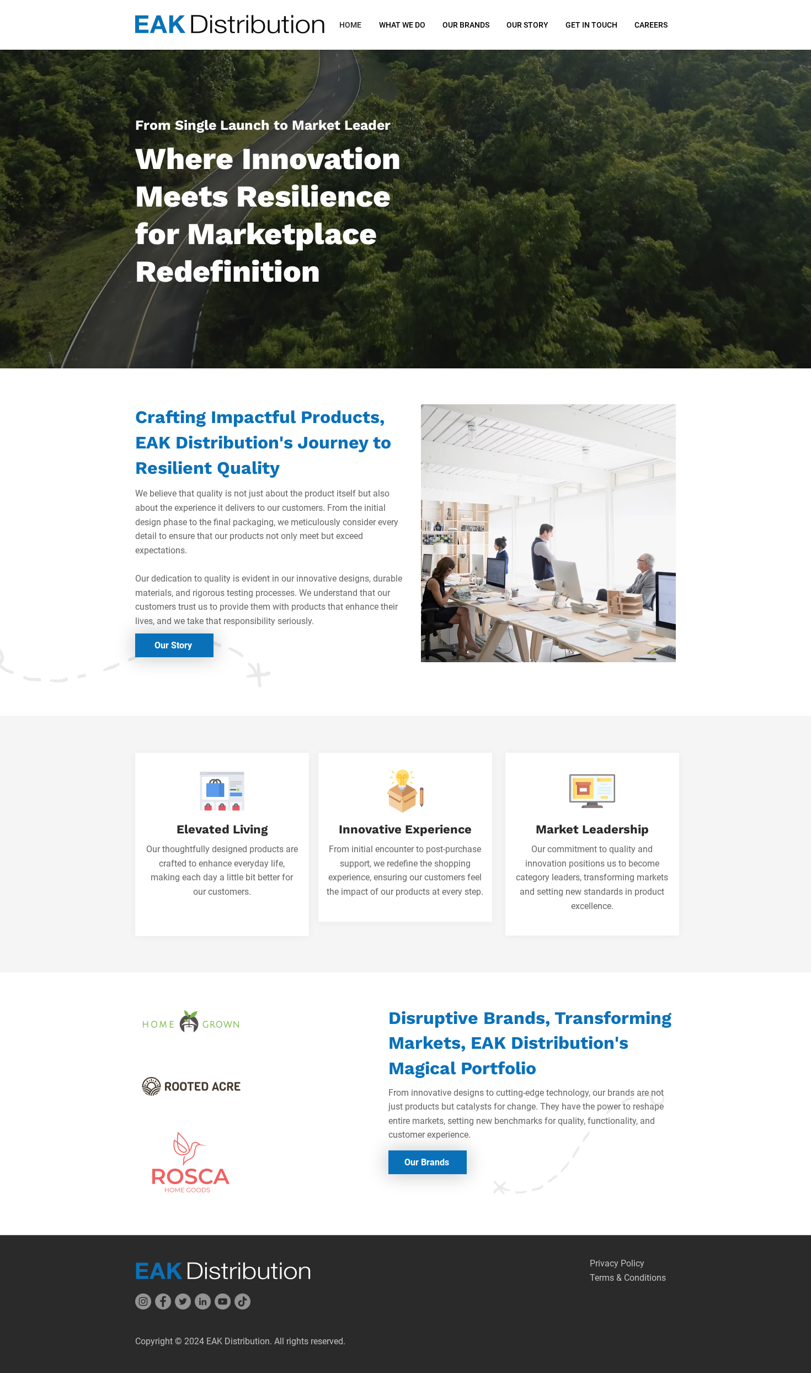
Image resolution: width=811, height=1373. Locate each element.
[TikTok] (242, 1301)
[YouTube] (223, 1301)
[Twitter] (183, 1301)
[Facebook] (163, 1301)
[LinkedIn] (203, 1301)
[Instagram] (143, 1301)
